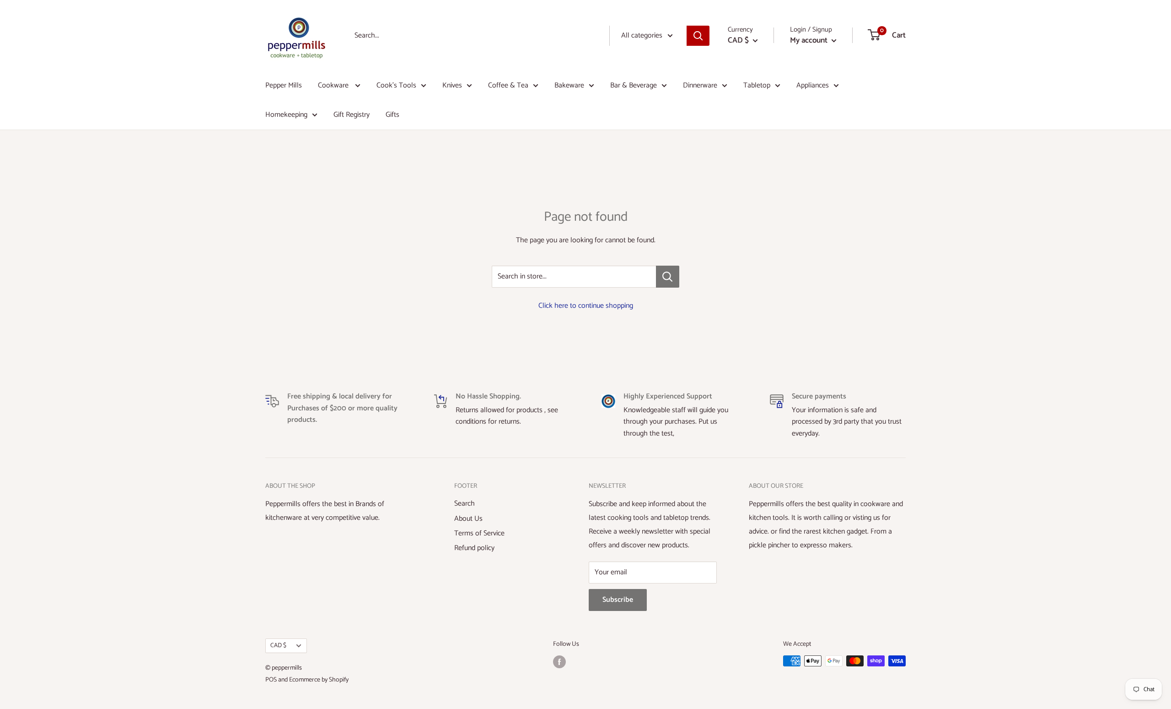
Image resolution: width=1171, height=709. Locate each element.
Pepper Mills (283, 85)
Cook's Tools (396, 85)
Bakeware (569, 85)
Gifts (392, 115)
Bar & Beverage (633, 85)
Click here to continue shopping (585, 306)
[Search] (698, 36)
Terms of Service (479, 533)
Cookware (334, 85)
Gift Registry (351, 115)
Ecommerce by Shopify (319, 680)
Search (464, 503)
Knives (452, 85)
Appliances (812, 85)
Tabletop (756, 85)
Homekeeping (286, 115)
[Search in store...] (667, 277)
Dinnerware (700, 85)
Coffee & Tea (508, 85)
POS (271, 680)
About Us (468, 519)
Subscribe (617, 600)
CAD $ (278, 645)
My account (809, 40)
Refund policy (474, 548)
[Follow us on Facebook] (559, 661)
